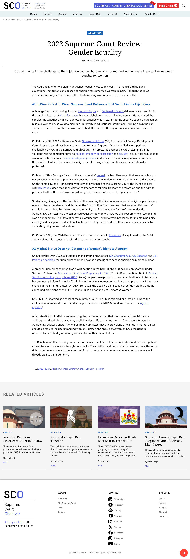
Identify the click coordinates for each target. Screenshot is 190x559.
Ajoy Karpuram (56, 461)
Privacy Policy (102, 552)
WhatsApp (119, 499)
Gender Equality (86, 368)
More (5, 462)
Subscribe (166, 5)
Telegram (118, 504)
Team (60, 507)
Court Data (95, 13)
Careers (61, 512)
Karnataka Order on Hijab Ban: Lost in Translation (117, 439)
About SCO (150, 13)
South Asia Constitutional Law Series (124, 5)
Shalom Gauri (9, 458)
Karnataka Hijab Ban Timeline (65, 439)
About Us (62, 498)
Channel (112, 13)
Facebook (118, 532)
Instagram (119, 538)
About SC (129, 13)
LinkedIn (118, 521)
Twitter (117, 527)
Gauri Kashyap (104, 461)
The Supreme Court (67, 503)
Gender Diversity (69, 368)
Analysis (77, 13)
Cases (33, 13)
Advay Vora (87, 60)
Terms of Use (115, 552)
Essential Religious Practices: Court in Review (22, 439)
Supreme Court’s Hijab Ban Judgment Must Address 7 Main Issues (164, 440)
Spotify (117, 510)
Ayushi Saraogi (151, 461)
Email (117, 543)
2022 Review (44, 368)
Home (5, 20)
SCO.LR (47, 13)
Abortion (55, 368)
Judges (62, 13)
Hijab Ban (99, 368)
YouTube (118, 516)
